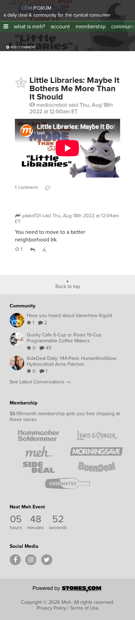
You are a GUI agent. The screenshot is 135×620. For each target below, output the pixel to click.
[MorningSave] (96, 451)
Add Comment (22, 47)
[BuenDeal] (96, 467)
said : (67, 218)
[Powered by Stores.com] (67, 590)
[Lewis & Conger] (96, 435)
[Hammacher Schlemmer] (38, 435)
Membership (23, 403)
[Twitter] (46, 559)
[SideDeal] (38, 467)
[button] (5, 26)
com (26, 8)
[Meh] (12, 6)
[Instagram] (30, 559)
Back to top (67, 286)
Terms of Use (84, 608)
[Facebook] (15, 559)
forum (42, 8)
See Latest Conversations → (40, 381)
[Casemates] (67, 483)
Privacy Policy (51, 608)
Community (22, 305)
